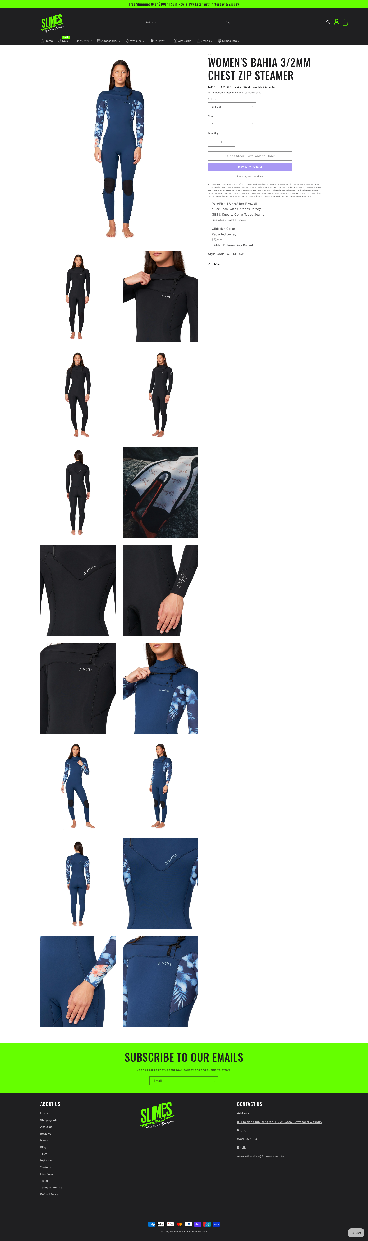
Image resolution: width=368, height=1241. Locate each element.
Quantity (213, 133)
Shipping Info (49, 1120)
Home (44, 1113)
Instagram (46, 1160)
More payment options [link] (250, 176)
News (44, 1140)
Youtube (45, 1167)
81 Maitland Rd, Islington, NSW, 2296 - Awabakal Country (279, 1122)
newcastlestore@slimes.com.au (260, 1156)
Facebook (46, 1174)
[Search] (228, 22)
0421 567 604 (247, 1139)
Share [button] (216, 263)
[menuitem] (46, 41)
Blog (43, 1147)
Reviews (45, 1133)
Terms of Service (51, 1187)
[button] (328, 22)
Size (210, 116)
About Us (46, 1127)
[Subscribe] (214, 1080)
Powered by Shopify (197, 1231)
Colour (212, 99)
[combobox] (186, 22)
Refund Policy (49, 1194)
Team (43, 1153)
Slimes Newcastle (178, 1231)
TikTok (44, 1180)
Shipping (229, 92)
